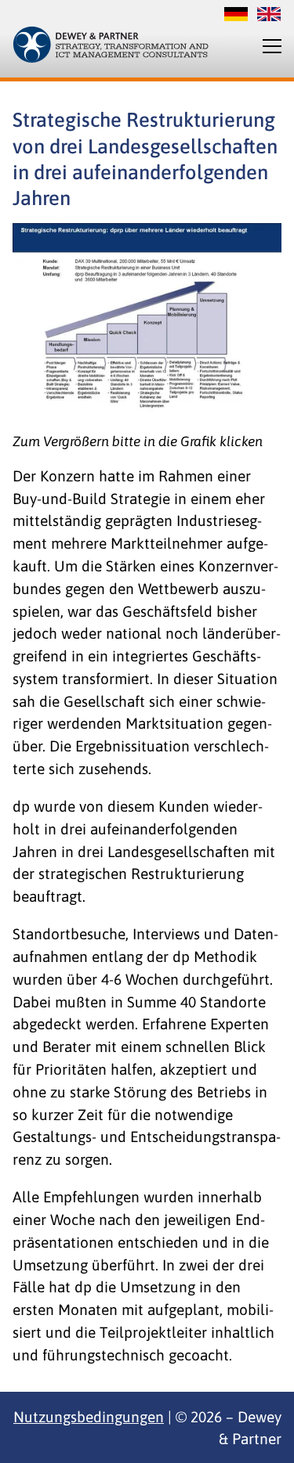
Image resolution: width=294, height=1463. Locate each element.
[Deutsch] (236, 16)
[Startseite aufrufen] (111, 44)
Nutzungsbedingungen (88, 1416)
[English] (265, 16)
